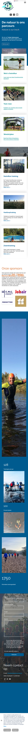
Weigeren (15, 730)
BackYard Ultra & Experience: (11, 138)
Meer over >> (7, 187)
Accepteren (7, 730)
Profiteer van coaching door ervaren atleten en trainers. (13, 108)
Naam (6, 597)
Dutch (16, 0)
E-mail (5, 612)
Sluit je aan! (5, 44)
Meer (5, 726)
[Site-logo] (7, 6)
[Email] (17, 15)
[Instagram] (14, 15)
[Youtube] (10, 679)
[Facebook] (11, 15)
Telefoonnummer (8, 604)
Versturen (14, 654)
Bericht (6, 619)
